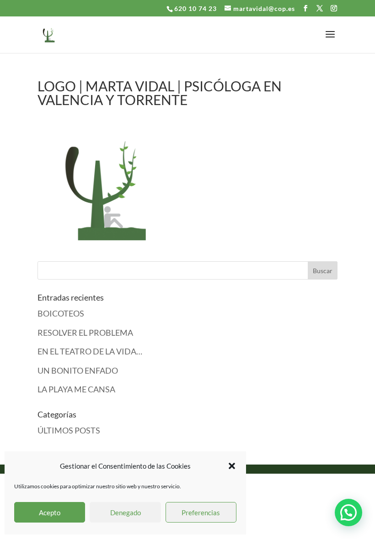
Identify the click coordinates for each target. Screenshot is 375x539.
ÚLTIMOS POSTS (69, 430)
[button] (231, 465)
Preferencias (201, 512)
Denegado (125, 512)
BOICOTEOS (61, 313)
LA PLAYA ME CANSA (76, 389)
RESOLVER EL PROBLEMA (85, 333)
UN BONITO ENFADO (78, 370)
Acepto (49, 512)
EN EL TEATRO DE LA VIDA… (90, 351)
